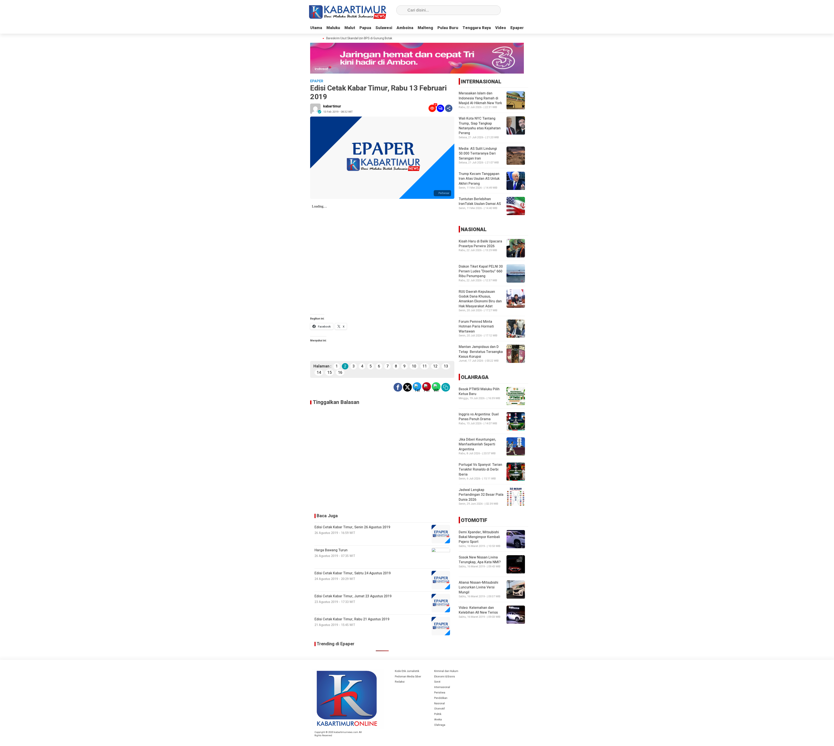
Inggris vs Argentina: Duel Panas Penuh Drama (479, 417)
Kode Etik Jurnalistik (407, 671)
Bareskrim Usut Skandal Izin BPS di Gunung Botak (350, 38)
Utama (316, 28)
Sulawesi (384, 28)
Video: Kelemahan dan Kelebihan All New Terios (478, 610)
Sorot (437, 682)
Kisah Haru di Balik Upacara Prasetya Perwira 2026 (480, 244)
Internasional (442, 687)
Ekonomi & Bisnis (444, 676)
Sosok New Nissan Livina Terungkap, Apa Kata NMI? (480, 560)
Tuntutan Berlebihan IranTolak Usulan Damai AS (480, 202)
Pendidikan (440, 698)
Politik (437, 714)
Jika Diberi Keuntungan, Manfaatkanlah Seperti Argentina (477, 444)
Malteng (425, 28)
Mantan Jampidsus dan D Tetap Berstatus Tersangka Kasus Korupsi (481, 351)
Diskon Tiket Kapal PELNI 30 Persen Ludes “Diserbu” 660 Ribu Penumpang (481, 271)
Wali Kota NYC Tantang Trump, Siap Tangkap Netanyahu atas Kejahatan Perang (480, 126)
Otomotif (439, 709)
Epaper (517, 28)
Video (500, 28)
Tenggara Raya (477, 28)
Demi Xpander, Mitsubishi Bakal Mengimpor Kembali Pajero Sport (479, 537)
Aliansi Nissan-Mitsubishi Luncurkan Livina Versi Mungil (478, 587)
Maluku (333, 28)
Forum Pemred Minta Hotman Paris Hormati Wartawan (476, 326)
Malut (349, 28)
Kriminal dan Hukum (446, 671)
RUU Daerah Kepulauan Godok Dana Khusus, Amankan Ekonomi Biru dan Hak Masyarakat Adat (480, 299)
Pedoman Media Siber (408, 676)
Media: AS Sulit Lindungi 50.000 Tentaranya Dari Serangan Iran (478, 153)
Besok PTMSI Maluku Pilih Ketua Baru (479, 392)
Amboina (405, 28)
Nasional (439, 703)
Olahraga (439, 725)
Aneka (438, 719)
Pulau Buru (447, 28)
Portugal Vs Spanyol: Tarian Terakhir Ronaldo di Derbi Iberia (480, 469)
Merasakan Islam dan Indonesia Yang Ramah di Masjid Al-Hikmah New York (480, 98)
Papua (365, 28)
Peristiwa (439, 693)
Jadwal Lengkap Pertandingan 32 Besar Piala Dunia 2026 (481, 494)
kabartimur (332, 106)
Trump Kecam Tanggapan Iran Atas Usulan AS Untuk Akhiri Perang (479, 178)
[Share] (448, 108)
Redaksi (400, 682)
